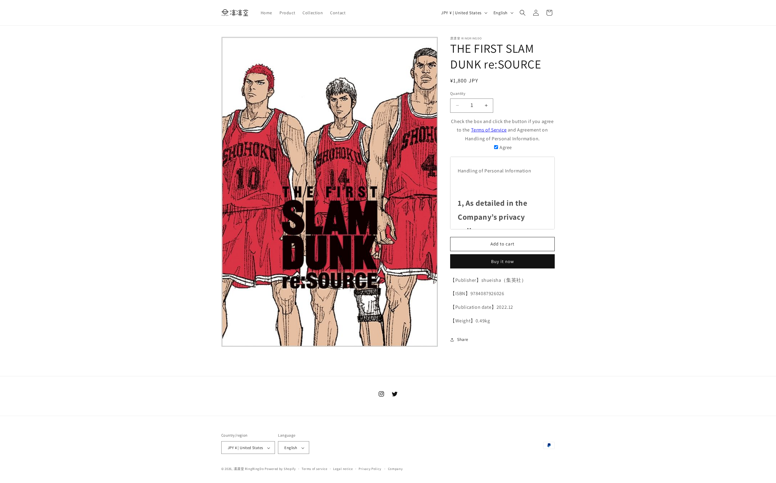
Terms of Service (489, 130)
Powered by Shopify (280, 469)
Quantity (457, 93)
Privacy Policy (370, 469)
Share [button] (462, 339)
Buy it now (502, 261)
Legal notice (343, 469)
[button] (522, 12)
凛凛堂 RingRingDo (249, 469)
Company (395, 469)
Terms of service (314, 469)
